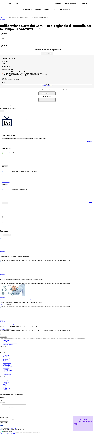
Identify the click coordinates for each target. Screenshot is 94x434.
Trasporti (70, 12)
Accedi (47, 99)
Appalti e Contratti (7, 364)
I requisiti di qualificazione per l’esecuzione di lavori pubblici (24, 171)
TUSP (17, 12)
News (4, 379)
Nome (1, 397)
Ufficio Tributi (6, 369)
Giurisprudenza (6, 382)
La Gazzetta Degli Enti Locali (9, 366)
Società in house (14, 152)
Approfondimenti (6, 380)
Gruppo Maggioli (6, 355)
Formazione (5, 359)
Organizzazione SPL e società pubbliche (44, 12)
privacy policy (22, 419)
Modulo (4, 83)
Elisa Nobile (2, 282)
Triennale (49, 53)
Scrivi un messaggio (4, 417)
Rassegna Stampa (6, 388)
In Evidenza (6, 17)
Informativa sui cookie (12, 433)
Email (1, 402)
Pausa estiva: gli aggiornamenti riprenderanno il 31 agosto (11, 253)
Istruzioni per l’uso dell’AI (8, 344)
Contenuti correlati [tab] (7, 234)
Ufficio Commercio (7, 374)
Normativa (5, 383)
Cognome (2, 400)
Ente (1, 405)
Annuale (44, 53)
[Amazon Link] (90, 166)
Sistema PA (5, 356)
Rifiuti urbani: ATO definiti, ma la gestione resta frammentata (12, 324)
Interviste (5, 385)
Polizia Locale (6, 368)
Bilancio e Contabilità (7, 370)
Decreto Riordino (27, 12)
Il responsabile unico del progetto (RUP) (19, 189)
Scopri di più (4, 166)
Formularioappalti (6, 365)
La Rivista (5, 361)
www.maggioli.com (12, 428)
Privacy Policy (6, 341)
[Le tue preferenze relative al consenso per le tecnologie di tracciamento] (7, 431)
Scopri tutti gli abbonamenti (47, 93)
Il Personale (5, 371)
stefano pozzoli (3, 304)
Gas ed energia (60, 12)
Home (1, 17)
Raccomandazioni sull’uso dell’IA (6, 276)
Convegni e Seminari (81, 12)
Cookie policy (6, 340)
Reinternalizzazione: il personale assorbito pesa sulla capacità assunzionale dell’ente (16, 299)
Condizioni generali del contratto (10, 343)
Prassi (4, 384)
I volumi (4, 360)
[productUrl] (6, 163)
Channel (46, 9)
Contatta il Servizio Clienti (47, 85)
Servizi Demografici (7, 373)
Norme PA (5, 389)
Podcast (4, 387)
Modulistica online (7, 363)
